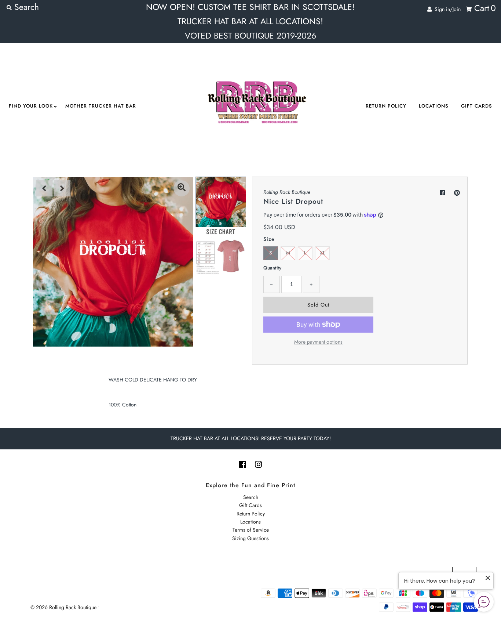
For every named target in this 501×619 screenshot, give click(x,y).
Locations (434, 105)
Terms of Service (251, 529)
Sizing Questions (250, 538)
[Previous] (44, 188)
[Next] (62, 188)
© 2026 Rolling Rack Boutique (64, 607)
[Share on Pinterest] (457, 193)
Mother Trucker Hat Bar (100, 105)
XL (322, 252)
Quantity (272, 267)
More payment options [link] (318, 341)
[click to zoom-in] (181, 188)
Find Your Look (31, 105)
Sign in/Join (446, 9)
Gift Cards (476, 105)
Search (250, 497)
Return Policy (386, 105)
